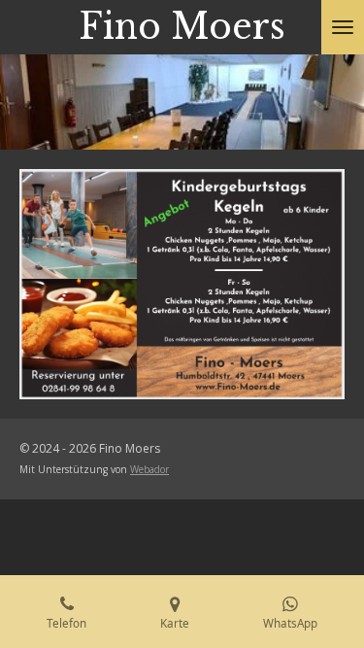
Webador (149, 469)
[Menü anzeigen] (342, 27)
